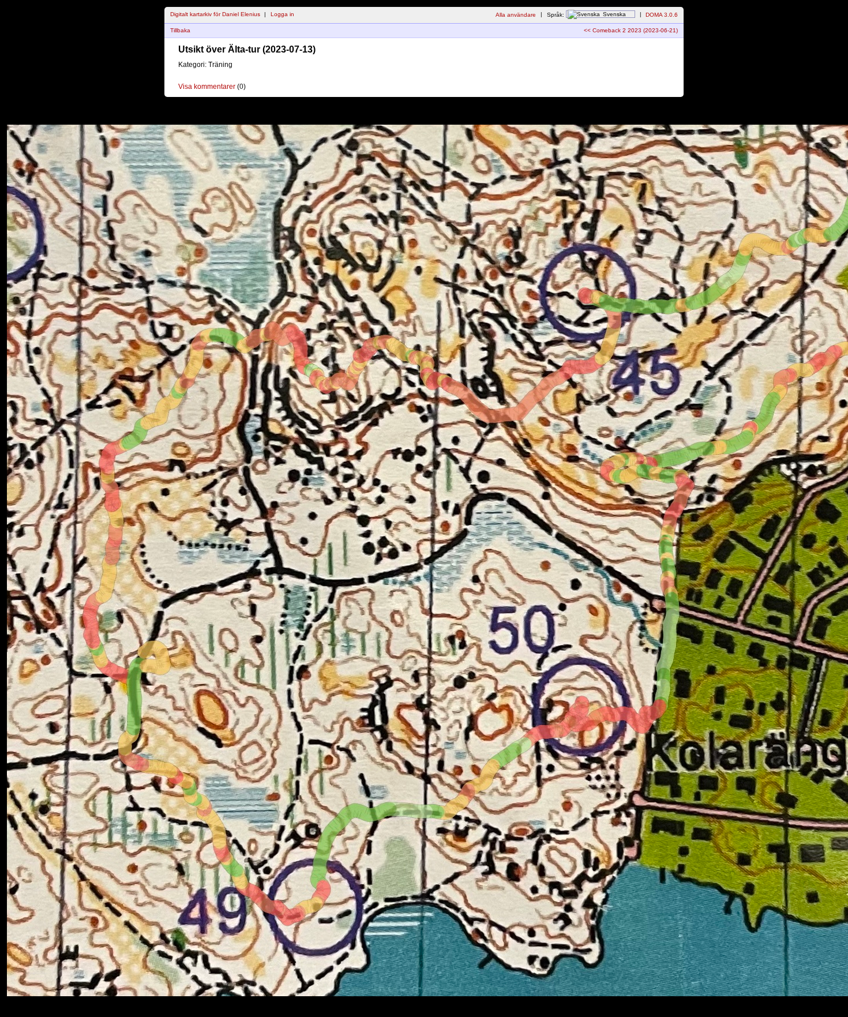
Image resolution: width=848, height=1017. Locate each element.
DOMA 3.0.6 (662, 14)
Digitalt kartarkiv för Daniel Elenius (215, 14)
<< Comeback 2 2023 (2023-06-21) (631, 30)
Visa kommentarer (206, 87)
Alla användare (516, 14)
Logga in (282, 14)
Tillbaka (180, 30)
